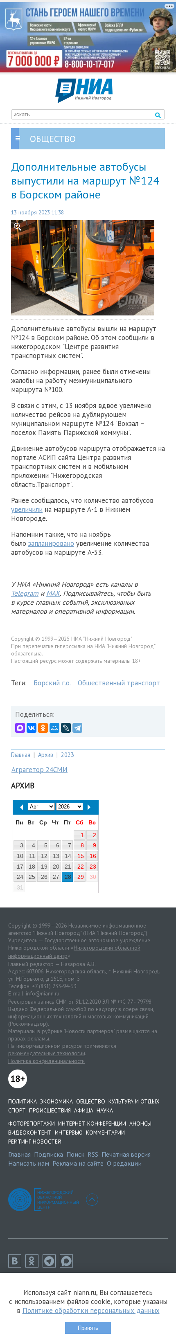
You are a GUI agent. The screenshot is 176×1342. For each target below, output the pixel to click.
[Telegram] (77, 728)
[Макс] (68, 1265)
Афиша (83, 1110)
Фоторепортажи (31, 1123)
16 (93, 856)
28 (68, 877)
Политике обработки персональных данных (91, 1310)
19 (44, 866)
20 (56, 866)
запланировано (51, 543)
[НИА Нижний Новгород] (84, 100)
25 (32, 877)
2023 (67, 755)
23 (93, 866)
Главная (20, 755)
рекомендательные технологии (46, 1053)
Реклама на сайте (78, 1163)
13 (56, 856)
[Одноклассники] (43, 728)
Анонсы (140, 1123)
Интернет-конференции (92, 1123)
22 (80, 866)
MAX (53, 593)
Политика (22, 1101)
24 (20, 877)
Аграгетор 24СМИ (39, 769)
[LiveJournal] (66, 728)
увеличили (27, 509)
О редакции (124, 1163)
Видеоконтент (30, 1132)
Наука (105, 1110)
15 (80, 856)
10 (20, 856)
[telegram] (51, 1265)
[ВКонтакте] (31, 728)
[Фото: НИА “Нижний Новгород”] (88, 267)
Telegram (24, 593)
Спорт (17, 1110)
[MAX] (20, 728)
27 (56, 877)
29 (80, 877)
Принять (88, 1328)
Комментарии (105, 1132)
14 (68, 856)
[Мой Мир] (54, 728)
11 (32, 856)
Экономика (56, 1101)
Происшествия (50, 1110)
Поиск (75, 1154)
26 (44, 877)
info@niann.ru (42, 993)
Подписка (48, 1154)
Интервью (69, 1132)
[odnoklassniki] (34, 1265)
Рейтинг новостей (34, 1141)
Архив (45, 755)
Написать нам (28, 1163)
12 (44, 856)
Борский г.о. (52, 682)
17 (20, 866)
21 (68, 866)
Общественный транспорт (119, 682)
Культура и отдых (133, 1101)
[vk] (16, 1265)
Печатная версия (126, 1154)
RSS (93, 1154)
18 (32, 866)
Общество (90, 1101)
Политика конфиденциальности (46, 1061)
